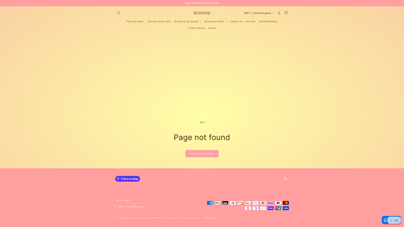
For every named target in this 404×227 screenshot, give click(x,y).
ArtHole (127, 218)
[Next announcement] (287, 3)
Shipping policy (210, 218)
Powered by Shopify (140, 218)
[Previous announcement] (116, 3)
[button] (118, 12)
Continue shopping (202, 153)
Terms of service (192, 218)
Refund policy (159, 218)
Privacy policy (175, 218)
